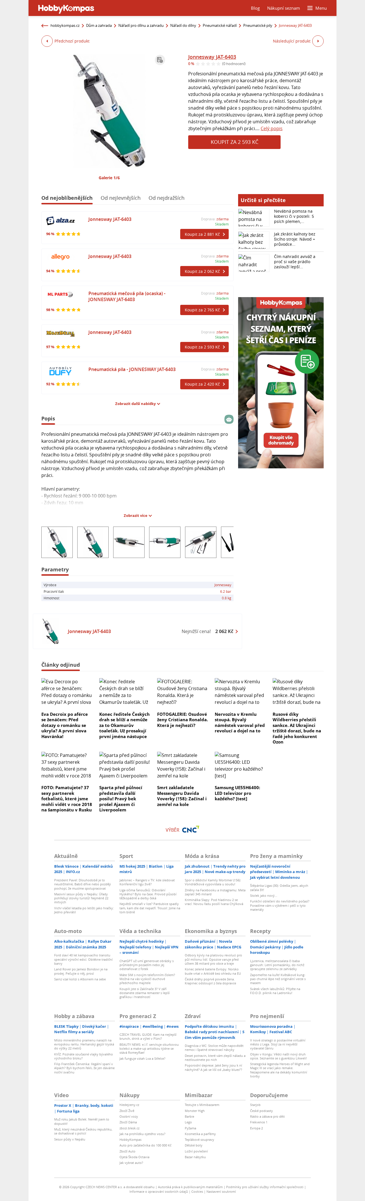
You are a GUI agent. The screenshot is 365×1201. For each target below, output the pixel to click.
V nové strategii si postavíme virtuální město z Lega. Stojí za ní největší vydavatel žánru (277, 1044)
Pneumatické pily (257, 25)
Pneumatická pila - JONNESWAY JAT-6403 (132, 369)
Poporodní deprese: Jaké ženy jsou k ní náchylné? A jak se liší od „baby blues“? (213, 1067)
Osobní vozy (128, 1116)
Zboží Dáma (128, 1122)
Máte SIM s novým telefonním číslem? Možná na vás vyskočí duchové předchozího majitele (147, 979)
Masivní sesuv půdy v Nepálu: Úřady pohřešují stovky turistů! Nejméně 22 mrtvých (81, 898)
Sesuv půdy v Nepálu (69, 1139)
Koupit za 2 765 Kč (202, 310)
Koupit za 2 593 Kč (234, 141)
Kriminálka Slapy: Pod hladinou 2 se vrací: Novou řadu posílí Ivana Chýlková (214, 902)
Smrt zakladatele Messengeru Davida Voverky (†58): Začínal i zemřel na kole (182, 796)
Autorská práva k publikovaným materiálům (190, 1187)
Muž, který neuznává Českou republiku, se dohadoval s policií (83, 1131)
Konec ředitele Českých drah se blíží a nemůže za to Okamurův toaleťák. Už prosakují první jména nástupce (124, 725)
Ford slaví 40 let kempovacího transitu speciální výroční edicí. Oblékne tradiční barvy (83, 959)
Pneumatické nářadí (220, 25)
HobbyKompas (130, 1139)
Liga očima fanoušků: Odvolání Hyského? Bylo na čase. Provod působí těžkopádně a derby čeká (148, 894)
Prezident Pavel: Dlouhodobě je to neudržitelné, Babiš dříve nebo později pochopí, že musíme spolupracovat (82, 884)
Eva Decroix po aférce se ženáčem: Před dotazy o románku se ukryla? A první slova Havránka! (64, 725)
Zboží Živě (126, 1111)
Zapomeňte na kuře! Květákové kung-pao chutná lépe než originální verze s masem (278, 979)
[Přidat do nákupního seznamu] (160, 60)
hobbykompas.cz (65, 25)
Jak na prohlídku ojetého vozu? (142, 1134)
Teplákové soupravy (199, 1139)
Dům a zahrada (99, 25)
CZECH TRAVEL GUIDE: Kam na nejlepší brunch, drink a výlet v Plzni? (148, 1036)
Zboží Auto (127, 1151)
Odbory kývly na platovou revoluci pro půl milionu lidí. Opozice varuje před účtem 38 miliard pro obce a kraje (213, 959)
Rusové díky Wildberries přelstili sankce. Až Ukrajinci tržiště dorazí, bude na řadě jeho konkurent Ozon (297, 728)
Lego (188, 1122)
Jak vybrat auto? (131, 1162)
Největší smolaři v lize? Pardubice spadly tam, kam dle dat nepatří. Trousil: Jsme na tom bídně (149, 908)
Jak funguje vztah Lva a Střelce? (142, 1058)
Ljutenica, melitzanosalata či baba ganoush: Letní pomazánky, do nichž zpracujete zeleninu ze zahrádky (277, 965)
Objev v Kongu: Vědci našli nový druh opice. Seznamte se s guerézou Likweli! (278, 1056)
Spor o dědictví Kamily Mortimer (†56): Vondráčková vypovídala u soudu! (213, 882)
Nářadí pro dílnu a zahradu (141, 25)
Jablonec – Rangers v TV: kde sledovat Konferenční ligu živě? (147, 882)
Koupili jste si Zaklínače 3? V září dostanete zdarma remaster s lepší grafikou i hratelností (144, 993)
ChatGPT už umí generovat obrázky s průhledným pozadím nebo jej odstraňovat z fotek (146, 965)
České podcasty (261, 1111)
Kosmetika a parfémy (200, 1134)
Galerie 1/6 (109, 177)
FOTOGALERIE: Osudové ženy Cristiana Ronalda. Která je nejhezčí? (182, 719)
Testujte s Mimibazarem (202, 1105)
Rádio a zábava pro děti (267, 1116)
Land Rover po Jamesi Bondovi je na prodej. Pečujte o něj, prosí (81, 971)
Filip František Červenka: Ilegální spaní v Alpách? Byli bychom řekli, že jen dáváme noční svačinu (84, 1068)
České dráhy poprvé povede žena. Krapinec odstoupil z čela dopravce (210, 981)
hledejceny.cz (129, 1105)
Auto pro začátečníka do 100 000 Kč (145, 1145)
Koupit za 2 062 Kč (202, 271)
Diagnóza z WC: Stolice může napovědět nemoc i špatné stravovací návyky (214, 1047)
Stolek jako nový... (263, 895)
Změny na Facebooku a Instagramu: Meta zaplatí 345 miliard (215, 892)
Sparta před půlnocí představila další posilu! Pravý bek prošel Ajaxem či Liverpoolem (120, 799)
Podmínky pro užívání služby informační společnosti (264, 1187)
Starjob (255, 1105)
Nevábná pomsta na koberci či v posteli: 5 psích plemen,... (294, 216)
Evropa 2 (256, 1128)
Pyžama (190, 1128)
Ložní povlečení (196, 1151)
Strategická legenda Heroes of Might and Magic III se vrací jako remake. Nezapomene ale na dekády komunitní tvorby (280, 1070)
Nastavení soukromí (221, 1191)
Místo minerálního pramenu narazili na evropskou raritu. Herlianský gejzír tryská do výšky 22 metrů (84, 1044)
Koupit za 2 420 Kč (202, 384)
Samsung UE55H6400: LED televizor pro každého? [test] (237, 793)
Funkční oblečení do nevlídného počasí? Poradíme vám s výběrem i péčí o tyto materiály (279, 905)
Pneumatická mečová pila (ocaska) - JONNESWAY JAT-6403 (126, 296)
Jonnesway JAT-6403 (212, 56)
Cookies (197, 1191)
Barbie (189, 1116)
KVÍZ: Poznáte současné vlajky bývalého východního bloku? (83, 1056)
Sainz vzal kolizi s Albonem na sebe (80, 979)
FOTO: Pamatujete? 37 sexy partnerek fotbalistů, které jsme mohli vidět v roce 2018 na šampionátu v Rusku (66, 799)
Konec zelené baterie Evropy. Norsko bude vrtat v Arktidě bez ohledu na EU (213, 971)
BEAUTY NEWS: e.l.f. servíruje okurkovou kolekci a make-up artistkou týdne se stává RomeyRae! (149, 1048)
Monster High (195, 1111)
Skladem (222, 224)
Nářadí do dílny (183, 25)
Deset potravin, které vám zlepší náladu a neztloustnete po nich (215, 1057)
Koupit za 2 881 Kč (202, 234)
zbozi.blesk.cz (129, 1128)
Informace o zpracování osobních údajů (158, 1191)
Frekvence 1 (258, 1122)
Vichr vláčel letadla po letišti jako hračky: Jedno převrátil (84, 910)
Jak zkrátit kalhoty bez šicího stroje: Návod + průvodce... (294, 239)
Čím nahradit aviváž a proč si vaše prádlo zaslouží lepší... (294, 261)
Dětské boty (193, 1145)
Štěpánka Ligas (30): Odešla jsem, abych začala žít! (279, 887)
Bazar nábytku (195, 1157)
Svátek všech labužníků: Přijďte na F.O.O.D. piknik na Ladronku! (275, 991)
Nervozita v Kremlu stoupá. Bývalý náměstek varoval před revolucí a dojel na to (240, 722)
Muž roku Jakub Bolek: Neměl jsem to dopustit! (81, 1121)
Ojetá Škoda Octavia (134, 1157)
